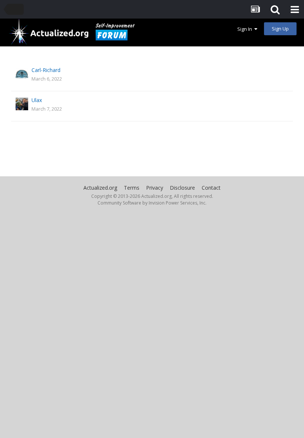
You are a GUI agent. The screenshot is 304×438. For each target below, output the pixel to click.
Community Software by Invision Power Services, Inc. (152, 203)
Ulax (37, 100)
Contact (211, 187)
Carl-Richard (46, 69)
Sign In (245, 29)
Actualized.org (100, 187)
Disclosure (182, 187)
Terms (131, 187)
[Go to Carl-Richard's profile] (22, 74)
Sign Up (280, 28)
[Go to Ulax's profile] (22, 104)
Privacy (154, 187)
